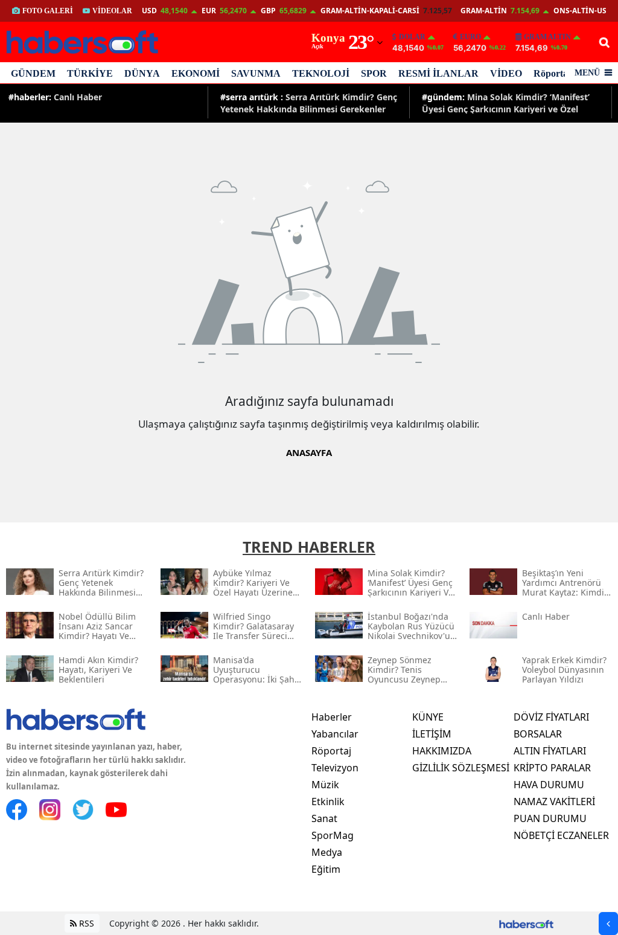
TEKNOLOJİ (320, 73)
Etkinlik (328, 801)
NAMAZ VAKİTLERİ (554, 801)
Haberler (331, 717)
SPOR (374, 73)
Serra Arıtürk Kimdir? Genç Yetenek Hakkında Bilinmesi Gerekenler (308, 102)
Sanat (324, 818)
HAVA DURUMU (549, 784)
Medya (326, 852)
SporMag (332, 835)
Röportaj (552, 73)
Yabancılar (334, 734)
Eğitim (325, 869)
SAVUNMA (256, 73)
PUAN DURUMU (550, 818)
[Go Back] (608, 923)
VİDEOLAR (112, 11)
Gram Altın (547, 36)
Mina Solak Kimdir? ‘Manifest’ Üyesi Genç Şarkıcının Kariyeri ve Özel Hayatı (506, 102)
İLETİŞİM (431, 734)
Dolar (412, 36)
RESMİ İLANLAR (438, 73)
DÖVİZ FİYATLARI (551, 717)
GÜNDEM (33, 73)
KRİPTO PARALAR (552, 767)
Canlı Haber (55, 97)
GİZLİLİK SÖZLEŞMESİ (460, 767)
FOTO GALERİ (47, 11)
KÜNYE (428, 717)
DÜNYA (142, 73)
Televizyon (334, 767)
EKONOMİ (195, 73)
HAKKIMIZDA (441, 750)
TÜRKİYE (90, 73)
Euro (470, 36)
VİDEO (506, 73)
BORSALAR (538, 734)
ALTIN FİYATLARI (550, 750)
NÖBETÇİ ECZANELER (561, 835)
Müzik (325, 784)
